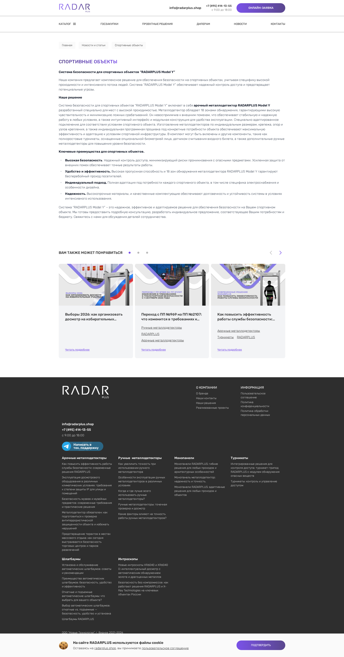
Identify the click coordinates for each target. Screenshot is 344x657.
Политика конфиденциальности (255, 404)
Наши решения (206, 403)
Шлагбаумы (71, 559)
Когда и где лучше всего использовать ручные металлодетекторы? (134, 495)
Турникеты (225, 337)
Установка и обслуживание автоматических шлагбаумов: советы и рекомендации (86, 569)
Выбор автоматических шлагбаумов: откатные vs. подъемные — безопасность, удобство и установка (86, 609)
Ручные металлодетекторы (161, 327)
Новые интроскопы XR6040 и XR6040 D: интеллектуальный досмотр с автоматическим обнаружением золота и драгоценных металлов (143, 571)
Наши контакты (206, 398)
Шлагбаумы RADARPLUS (78, 619)
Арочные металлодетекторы (162, 340)
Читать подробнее (77, 349)
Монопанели (184, 458)
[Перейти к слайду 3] (147, 253)
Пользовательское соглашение (253, 395)
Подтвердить (261, 645)
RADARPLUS (150, 334)
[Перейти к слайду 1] (130, 253)
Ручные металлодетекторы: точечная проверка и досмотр (142, 506)
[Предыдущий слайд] (271, 252)
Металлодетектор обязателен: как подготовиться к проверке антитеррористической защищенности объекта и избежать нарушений (85, 520)
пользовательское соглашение (165, 648)
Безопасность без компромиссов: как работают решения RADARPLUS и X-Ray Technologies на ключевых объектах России (143, 588)
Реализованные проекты (212, 407)
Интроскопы (128, 559)
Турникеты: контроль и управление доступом (254, 483)
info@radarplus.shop (185, 8)
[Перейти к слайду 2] (138, 253)
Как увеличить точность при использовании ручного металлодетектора (137, 468)
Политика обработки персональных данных (255, 413)
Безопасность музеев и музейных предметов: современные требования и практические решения (87, 503)
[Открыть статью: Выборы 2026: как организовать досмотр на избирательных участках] (96, 285)
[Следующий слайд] (280, 252)
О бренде (202, 393)
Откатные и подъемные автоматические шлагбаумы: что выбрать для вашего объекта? (83, 596)
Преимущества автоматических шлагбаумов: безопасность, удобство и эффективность (87, 582)
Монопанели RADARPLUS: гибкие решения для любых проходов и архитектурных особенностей (196, 468)
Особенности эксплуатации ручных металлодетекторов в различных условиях (141, 481)
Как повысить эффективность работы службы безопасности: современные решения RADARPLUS (87, 468)
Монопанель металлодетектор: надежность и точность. (194, 479)
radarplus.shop (105, 648)
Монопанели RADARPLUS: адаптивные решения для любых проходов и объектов (199, 491)
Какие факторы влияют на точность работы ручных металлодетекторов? (142, 516)
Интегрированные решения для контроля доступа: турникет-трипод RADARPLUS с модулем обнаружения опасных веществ (255, 470)
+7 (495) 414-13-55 (219, 6)
